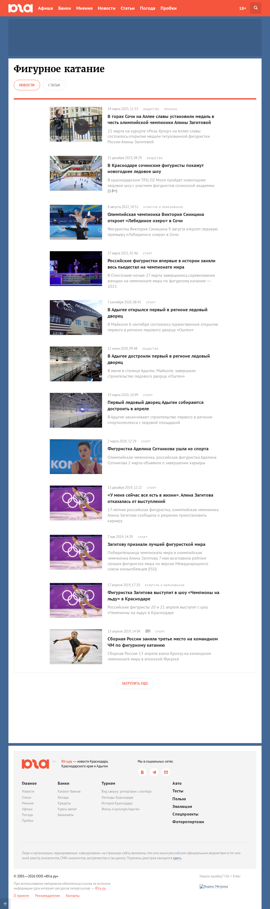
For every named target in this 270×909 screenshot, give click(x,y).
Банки (64, 8)
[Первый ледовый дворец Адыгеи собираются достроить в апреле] (79, 410)
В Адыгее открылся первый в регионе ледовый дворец (158, 313)
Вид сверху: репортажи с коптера (126, 791)
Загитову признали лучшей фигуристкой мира (156, 544)
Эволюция (182, 806)
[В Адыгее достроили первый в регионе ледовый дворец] (79, 364)
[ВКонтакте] (142, 772)
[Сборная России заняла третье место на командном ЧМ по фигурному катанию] (79, 646)
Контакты (73, 895)
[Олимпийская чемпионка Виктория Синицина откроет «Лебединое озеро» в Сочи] (79, 222)
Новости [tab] (27, 85)
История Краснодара (117, 803)
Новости (106, 8)
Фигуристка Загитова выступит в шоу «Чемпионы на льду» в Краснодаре (163, 595)
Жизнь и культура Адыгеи (120, 809)
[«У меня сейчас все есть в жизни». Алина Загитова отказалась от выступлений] (79, 503)
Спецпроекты (185, 814)
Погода (147, 8)
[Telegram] (154, 772)
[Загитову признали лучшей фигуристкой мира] (79, 552)
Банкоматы (66, 815)
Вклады (63, 797)
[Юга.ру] (20, 8)
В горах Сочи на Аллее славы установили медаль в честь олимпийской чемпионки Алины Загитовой (161, 119)
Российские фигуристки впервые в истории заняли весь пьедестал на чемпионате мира (161, 264)
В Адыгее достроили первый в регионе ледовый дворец (159, 359)
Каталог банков (69, 791)
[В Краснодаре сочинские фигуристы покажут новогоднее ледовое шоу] (79, 173)
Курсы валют (67, 809)
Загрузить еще (135, 683)
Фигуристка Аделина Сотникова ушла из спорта (158, 449)
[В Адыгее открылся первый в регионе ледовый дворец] (79, 317)
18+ (242, 8)
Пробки (169, 8)
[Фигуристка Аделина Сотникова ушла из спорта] (79, 456)
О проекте (21, 895)
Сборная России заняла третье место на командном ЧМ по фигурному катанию (163, 642)
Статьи (128, 8)
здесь (177, 858)
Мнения (84, 8)
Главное (29, 783)
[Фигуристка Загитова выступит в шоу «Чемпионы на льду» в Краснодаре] (79, 600)
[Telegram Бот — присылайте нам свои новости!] (166, 772)
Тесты (177, 790)
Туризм (108, 783)
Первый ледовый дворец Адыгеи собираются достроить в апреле (156, 405)
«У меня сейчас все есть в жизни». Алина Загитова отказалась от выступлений (160, 498)
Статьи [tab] (54, 85)
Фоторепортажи (188, 821)
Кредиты (64, 803)
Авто (177, 783)
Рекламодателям (47, 895)
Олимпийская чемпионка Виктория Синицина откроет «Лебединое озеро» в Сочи (156, 217)
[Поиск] (256, 8)
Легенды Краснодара (117, 797)
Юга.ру (66, 761)
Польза (179, 798)
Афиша (45, 8)
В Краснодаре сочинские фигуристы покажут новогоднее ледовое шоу (156, 168)
